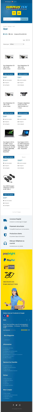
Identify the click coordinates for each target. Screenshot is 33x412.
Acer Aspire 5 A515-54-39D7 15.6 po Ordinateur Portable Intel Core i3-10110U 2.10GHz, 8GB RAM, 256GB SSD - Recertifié (9, 147)
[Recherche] (24, 19)
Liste (11, 34)
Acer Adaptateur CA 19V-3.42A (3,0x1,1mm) (8, 67)
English (15, 1)
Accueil (5, 26)
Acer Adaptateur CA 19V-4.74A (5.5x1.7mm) (8, 104)
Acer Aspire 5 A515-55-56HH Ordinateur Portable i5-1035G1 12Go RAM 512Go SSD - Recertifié (23, 145)
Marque (10, 26)
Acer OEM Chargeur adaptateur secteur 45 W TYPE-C (8, 187)
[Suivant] (29, 320)
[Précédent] (27, 320)
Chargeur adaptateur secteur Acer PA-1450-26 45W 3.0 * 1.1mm (24, 105)
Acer (14, 26)
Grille (6, 34)
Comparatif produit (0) (20, 34)
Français (9, 1)
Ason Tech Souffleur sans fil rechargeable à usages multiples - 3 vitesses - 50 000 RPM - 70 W (16, 326)
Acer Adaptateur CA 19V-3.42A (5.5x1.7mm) (23, 67)
